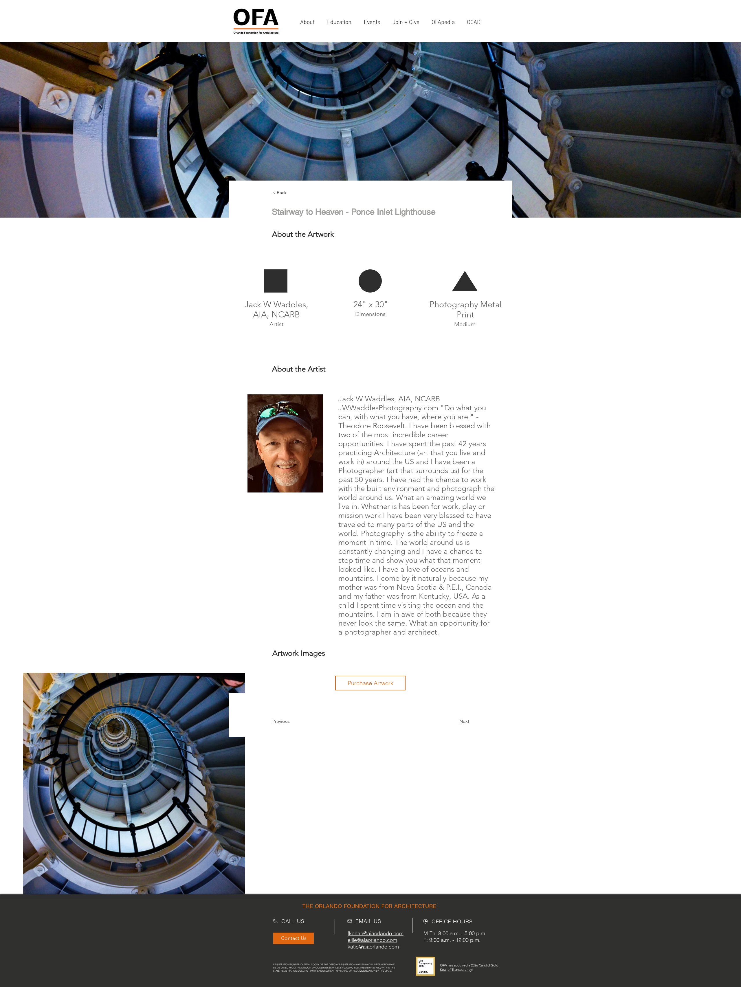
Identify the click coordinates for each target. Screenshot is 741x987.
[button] (407, 23)
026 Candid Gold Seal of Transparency (469, 967)
